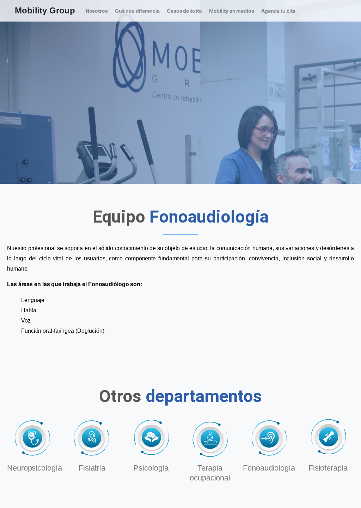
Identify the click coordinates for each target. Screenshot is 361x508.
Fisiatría (92, 467)
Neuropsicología (34, 467)
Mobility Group (45, 10)
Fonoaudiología (269, 467)
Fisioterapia (328, 467)
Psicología (151, 467)
